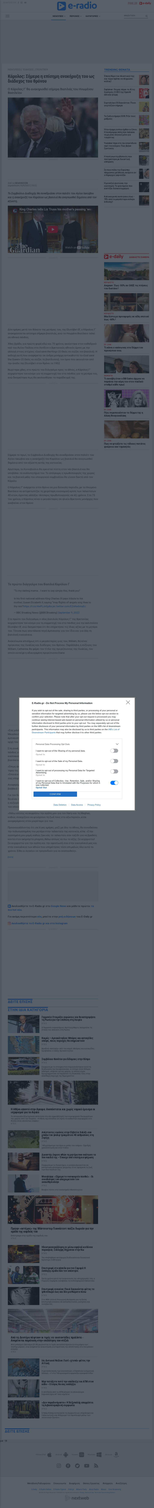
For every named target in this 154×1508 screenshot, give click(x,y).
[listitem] (77, 744)
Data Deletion (60, 805)
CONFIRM (55, 794)
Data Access (77, 805)
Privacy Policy (94, 805)
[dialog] (77, 754)
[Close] (129, 703)
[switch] (114, 751)
